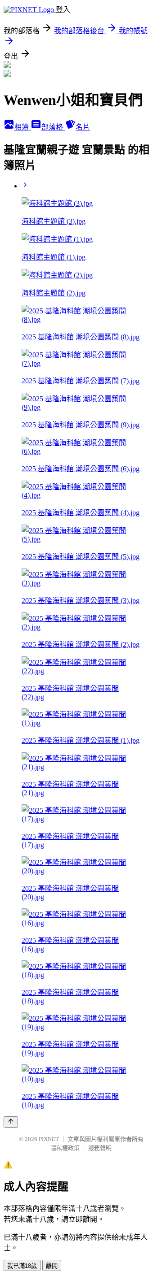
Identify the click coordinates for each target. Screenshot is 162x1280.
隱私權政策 (65, 1148)
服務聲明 (100, 1148)
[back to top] (11, 1122)
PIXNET (49, 1139)
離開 (52, 1266)
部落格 (53, 127)
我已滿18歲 (22, 1266)
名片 (83, 127)
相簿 (22, 127)
